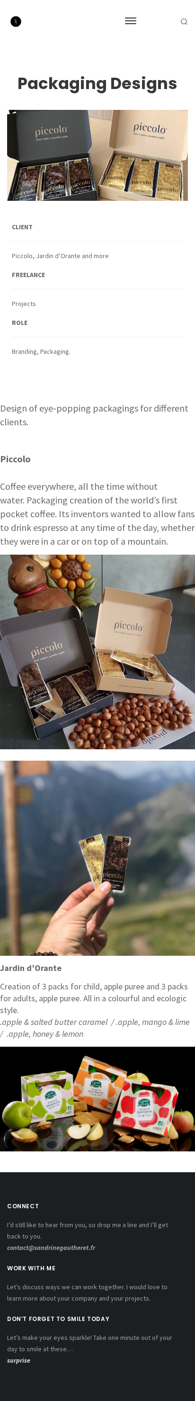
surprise (18, 1360)
